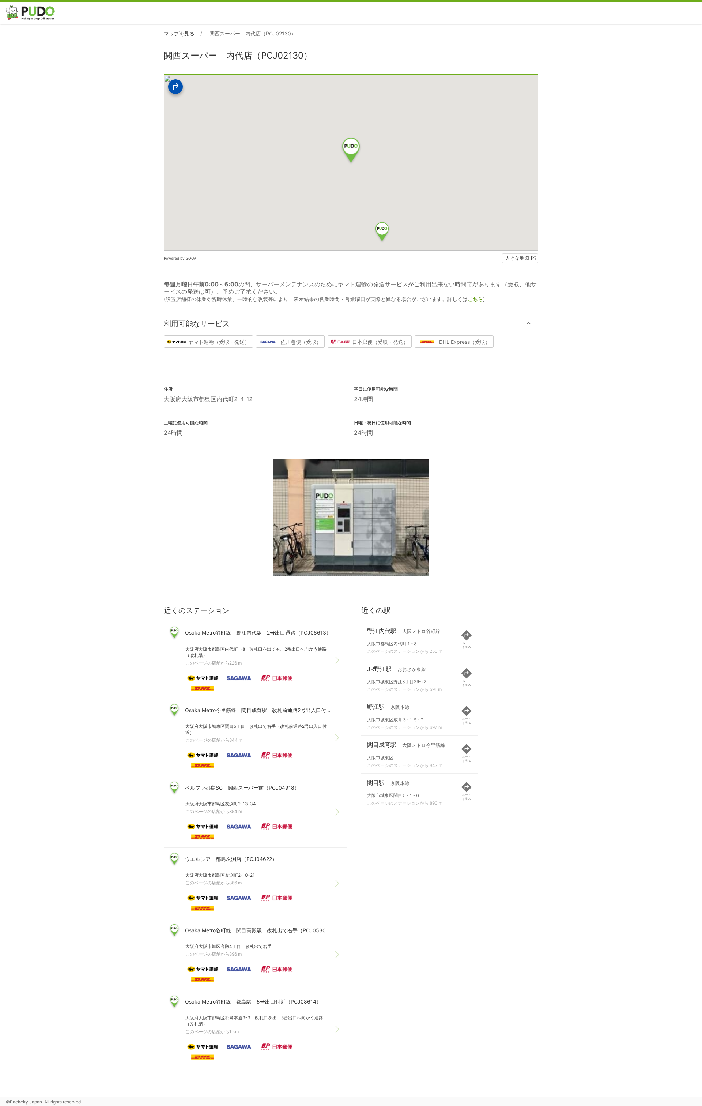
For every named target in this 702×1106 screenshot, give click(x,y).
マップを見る (179, 33)
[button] (351, 323)
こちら (475, 299)
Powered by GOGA (180, 258)
